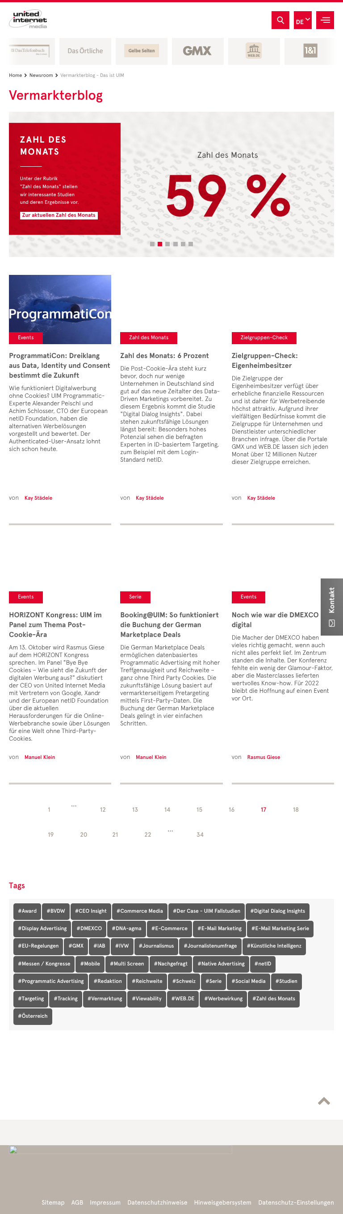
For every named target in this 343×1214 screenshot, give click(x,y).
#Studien (286, 981)
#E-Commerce (169, 929)
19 (51, 834)
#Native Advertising (220, 964)
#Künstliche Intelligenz (274, 946)
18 (296, 809)
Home (18, 75)
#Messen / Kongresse (44, 964)
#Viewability (146, 999)
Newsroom (43, 75)
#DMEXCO (89, 929)
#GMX (76, 946)
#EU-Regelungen (38, 946)
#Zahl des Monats (273, 999)
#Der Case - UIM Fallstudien (206, 911)
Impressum (105, 1202)
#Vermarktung (105, 999)
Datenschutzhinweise (157, 1202)
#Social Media (248, 981)
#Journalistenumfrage (210, 946)
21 (115, 834)
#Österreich (33, 1016)
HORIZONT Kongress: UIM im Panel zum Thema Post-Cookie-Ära (55, 625)
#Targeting (31, 999)
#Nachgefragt (171, 964)
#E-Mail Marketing (219, 929)
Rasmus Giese (263, 758)
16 (231, 809)
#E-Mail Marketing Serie (280, 929)
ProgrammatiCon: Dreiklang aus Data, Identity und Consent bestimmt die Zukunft (59, 365)
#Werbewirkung (223, 999)
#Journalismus (156, 946)
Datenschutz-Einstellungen (296, 1202)
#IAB (99, 946)
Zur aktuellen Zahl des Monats (59, 215)
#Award (27, 911)
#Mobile (90, 964)
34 (200, 834)
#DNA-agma (127, 929)
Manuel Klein (40, 758)
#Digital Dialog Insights (277, 911)
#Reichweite (147, 981)
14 (167, 809)
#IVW (122, 946)
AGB (77, 1202)
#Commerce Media (140, 911)
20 (84, 834)
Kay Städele (39, 498)
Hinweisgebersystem (223, 1202)
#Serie (213, 981)
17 (263, 809)
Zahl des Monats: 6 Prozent (164, 355)
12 (103, 809)
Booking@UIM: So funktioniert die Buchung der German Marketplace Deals (169, 625)
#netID (263, 964)
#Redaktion (107, 981)
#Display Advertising (42, 929)
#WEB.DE (183, 999)
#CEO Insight (91, 911)
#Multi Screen (127, 964)
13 (135, 809)
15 (200, 809)
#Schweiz (184, 981)
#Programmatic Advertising (51, 981)
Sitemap (53, 1202)
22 (147, 834)
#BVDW (55, 911)
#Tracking (65, 999)
